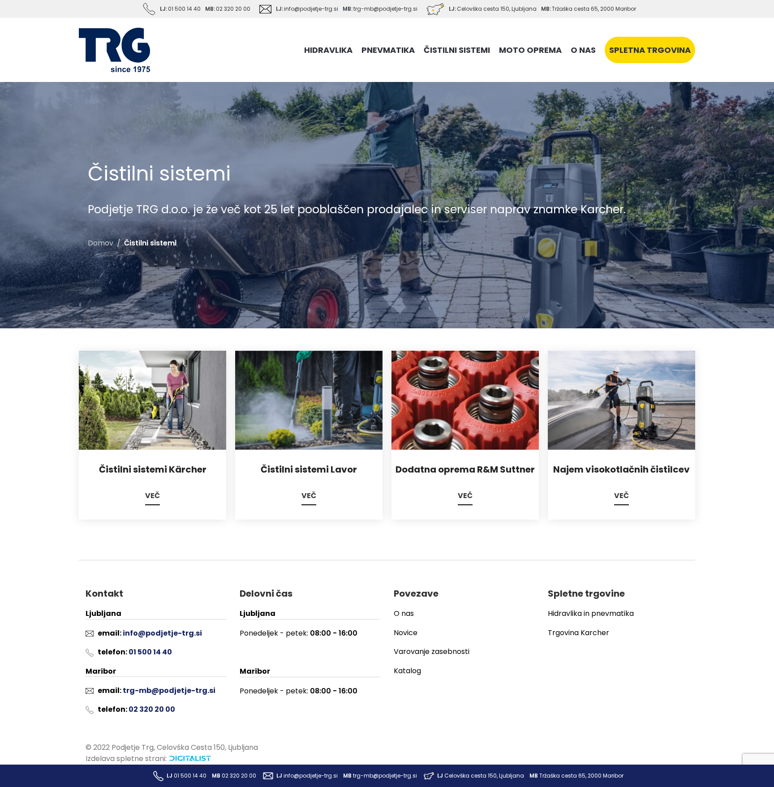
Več (152, 496)
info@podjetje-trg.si (311, 9)
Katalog (407, 671)
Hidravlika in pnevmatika (591, 613)
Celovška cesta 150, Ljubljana (497, 9)
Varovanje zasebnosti (431, 651)
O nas (404, 613)
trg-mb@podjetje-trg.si (385, 9)
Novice (405, 633)
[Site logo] (114, 49)
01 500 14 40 (184, 9)
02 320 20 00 (233, 9)
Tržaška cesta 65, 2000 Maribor (594, 9)
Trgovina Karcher (578, 633)
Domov (100, 243)
